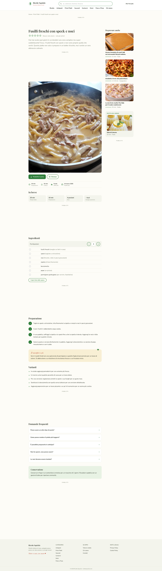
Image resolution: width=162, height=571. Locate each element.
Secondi (77, 8)
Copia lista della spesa (37, 280)
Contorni (85, 8)
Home (30, 14)
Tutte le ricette (87, 548)
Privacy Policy (114, 548)
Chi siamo (109, 8)
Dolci (91, 8)
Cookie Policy (114, 550)
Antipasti (60, 8)
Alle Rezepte (130, 4)
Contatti (85, 553)
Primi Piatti (68, 8)
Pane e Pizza (100, 8)
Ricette (52, 8)
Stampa (54, 177)
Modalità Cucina (38, 177)
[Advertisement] (81, 23)
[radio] (29, 36)
